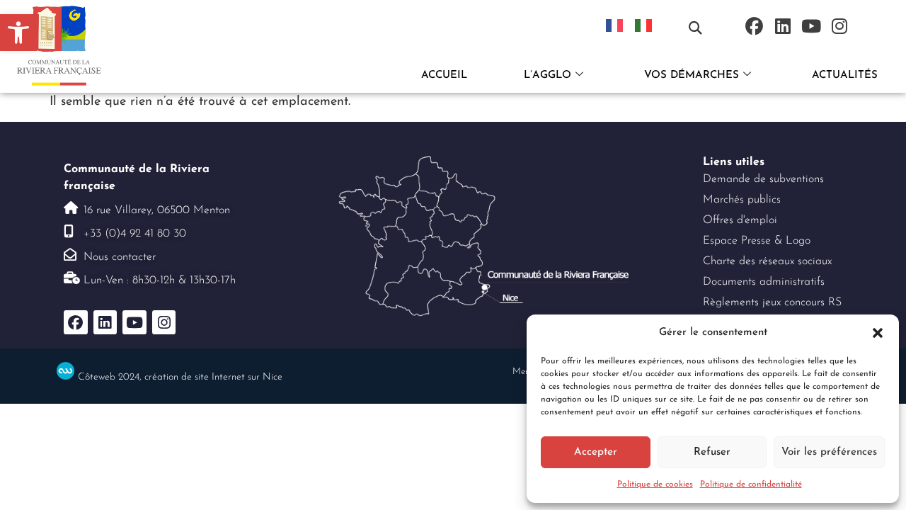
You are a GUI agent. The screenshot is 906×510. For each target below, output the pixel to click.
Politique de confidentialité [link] (751, 484)
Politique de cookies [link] (655, 484)
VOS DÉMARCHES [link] (691, 75)
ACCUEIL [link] (444, 75)
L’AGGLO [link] (547, 75)
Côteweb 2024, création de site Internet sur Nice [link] (180, 377)
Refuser (712, 452)
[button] (878, 333)
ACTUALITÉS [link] (845, 75)
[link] (18, 32)
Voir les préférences (829, 452)
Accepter (595, 452)
